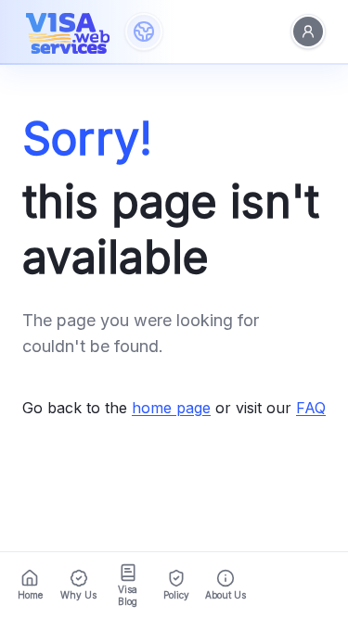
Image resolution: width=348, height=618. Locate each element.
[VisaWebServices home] (67, 31)
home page (171, 407)
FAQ (311, 407)
